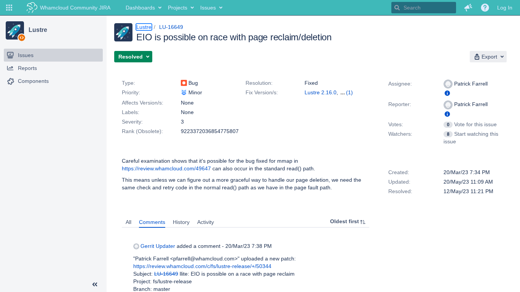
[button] (9, 7)
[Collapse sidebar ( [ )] (95, 284)
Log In (504, 8)
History (181, 222)
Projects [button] (177, 8)
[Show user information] (447, 93)
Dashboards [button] (140, 8)
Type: (128, 83)
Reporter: (399, 104)
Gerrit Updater (157, 246)
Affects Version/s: (142, 103)
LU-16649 (171, 27)
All (128, 222)
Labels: (130, 112)
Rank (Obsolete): (142, 131)
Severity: (132, 122)
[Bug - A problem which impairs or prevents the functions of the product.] (184, 83)
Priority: (131, 92)
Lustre (38, 30)
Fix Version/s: (262, 92)
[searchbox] (423, 7)
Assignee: (400, 84)
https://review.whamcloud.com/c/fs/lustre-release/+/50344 (202, 266)
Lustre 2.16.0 (321, 92)
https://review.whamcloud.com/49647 (166, 168)
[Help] (485, 7)
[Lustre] (15, 30)
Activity (205, 222)
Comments (152, 222)
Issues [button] (208, 8)
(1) (349, 92)
